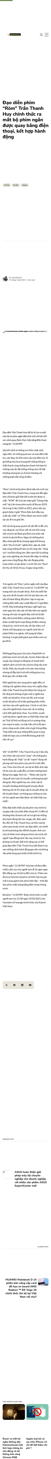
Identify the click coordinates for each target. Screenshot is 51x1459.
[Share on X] (6, 985)
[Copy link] (30, 985)
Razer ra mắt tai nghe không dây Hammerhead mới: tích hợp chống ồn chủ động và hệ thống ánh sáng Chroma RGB (13, 1448)
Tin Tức (6, 185)
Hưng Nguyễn (16, 277)
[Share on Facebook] (14, 985)
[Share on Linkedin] (22, 985)
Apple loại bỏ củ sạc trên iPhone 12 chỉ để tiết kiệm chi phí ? (36, 1443)
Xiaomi (24, 185)
